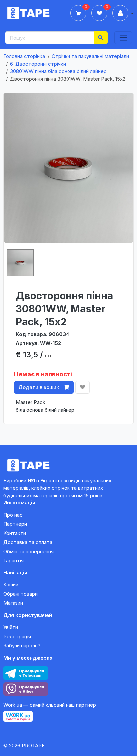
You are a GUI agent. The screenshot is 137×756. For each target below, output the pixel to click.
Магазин (13, 603)
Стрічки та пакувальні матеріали (90, 56)
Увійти (10, 627)
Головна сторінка (24, 56)
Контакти (14, 533)
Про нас (13, 515)
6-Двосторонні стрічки (38, 64)
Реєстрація (17, 636)
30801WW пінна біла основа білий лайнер (58, 71)
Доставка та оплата (27, 542)
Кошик (10, 584)
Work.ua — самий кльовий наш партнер (49, 705)
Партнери (15, 524)
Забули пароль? (21, 645)
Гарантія (13, 560)
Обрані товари (20, 594)
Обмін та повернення (28, 551)
